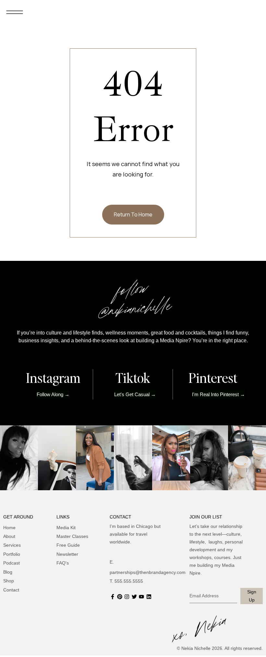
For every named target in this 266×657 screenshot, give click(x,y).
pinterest (212, 377)
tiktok (133, 377)
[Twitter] (135, 596)
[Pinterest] (120, 596)
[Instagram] (127, 596)
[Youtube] (142, 596)
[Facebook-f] (113, 596)
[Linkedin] (149, 596)
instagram (53, 377)
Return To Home (133, 214)
